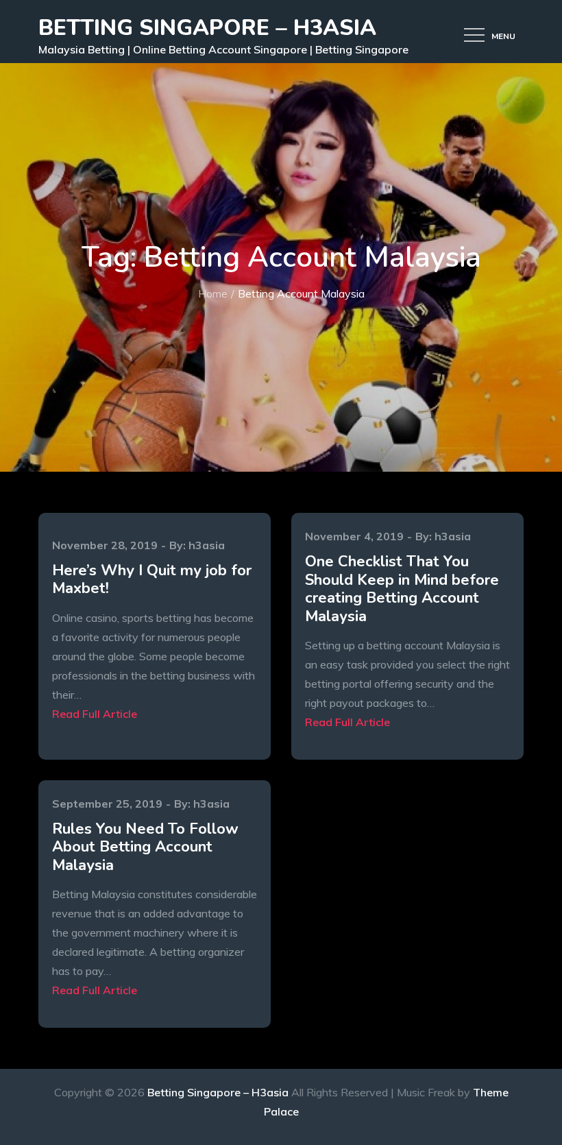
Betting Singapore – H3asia (207, 28)
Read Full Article (94, 714)
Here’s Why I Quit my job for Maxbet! (152, 579)
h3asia (206, 545)
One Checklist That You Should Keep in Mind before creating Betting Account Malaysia (402, 588)
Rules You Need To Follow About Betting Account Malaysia (145, 847)
